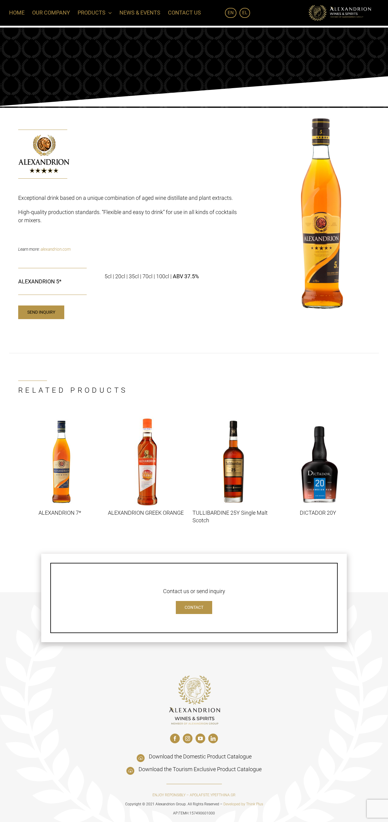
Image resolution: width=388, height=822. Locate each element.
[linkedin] (213, 738)
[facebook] (175, 738)
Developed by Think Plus (243, 804)
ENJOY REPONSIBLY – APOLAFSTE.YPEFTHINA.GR (194, 795)
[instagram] (187, 738)
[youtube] (200, 738)
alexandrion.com (56, 249)
